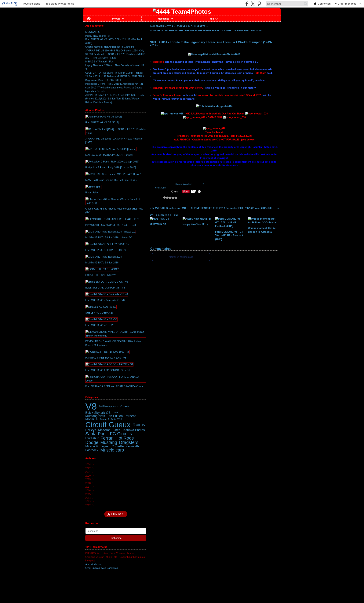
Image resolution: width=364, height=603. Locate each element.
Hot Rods (124, 438)
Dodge (91, 442)
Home (89, 17)
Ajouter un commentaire (181, 257)
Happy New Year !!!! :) (97, 35)
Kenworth (132, 446)
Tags (211, 18)
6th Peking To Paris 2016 (109, 419)
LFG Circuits (119, 434)
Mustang (108, 442)
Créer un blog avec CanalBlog (101, 568)
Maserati (104, 430)
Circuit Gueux (108, 424)
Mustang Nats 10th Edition (104, 416)
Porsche (130, 416)
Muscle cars (112, 450)
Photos (116, 18)
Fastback (91, 450)
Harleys (90, 430)
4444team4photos (108, 406)
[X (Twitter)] (253, 4)
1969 (115, 412)
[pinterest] (259, 4)
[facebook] (246, 4)
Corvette (117, 446)
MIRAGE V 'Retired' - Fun (99, 61)
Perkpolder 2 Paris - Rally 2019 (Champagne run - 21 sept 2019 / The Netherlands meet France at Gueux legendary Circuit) (114, 87)
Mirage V (91, 446)
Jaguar (105, 446)
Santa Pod (95, 434)
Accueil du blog (93, 564)
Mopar (89, 419)
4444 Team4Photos (161, 26)
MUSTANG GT (93, 32)
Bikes (116, 430)
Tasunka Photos (133, 430)
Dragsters (128, 442)
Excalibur (92, 438)
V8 (91, 406)
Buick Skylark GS (98, 412)
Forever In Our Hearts (191, 26)
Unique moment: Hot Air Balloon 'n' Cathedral (109, 46)
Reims (139, 424)
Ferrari (107, 438)
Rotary (124, 406)
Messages (163, 18)
